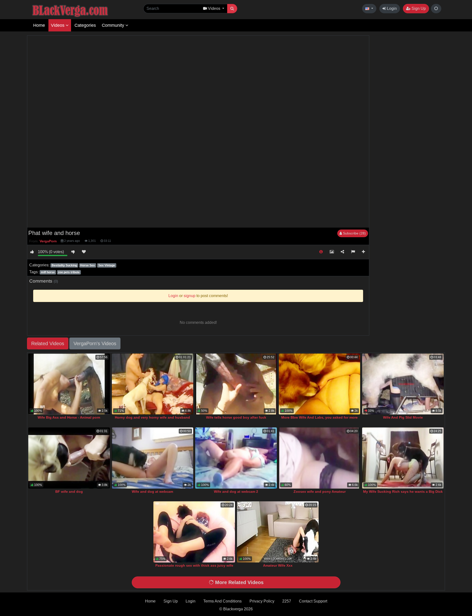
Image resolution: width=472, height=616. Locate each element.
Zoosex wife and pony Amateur (320, 491)
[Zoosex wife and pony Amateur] (319, 458)
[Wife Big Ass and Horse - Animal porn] (69, 384)
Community (113, 25)
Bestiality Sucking (64, 265)
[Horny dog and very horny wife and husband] (152, 384)
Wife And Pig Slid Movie (403, 417)
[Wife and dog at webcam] (152, 458)
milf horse (48, 272)
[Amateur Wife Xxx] (278, 531)
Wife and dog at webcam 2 (236, 491)
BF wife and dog (69, 491)
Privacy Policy (262, 601)
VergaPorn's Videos (95, 343)
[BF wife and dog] (69, 458)
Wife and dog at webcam (152, 491)
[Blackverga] (81, 10)
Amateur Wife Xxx (278, 565)
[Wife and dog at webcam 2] (236, 458)
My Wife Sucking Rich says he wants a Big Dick (403, 491)
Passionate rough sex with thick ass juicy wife (194, 565)
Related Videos (47, 343)
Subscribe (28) (354, 233)
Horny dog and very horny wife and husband (152, 417)
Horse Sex (87, 265)
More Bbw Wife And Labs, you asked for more (319, 417)
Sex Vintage (106, 265)
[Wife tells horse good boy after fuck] (236, 384)
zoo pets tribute (69, 272)
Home (39, 25)
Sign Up (418, 8)
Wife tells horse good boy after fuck (236, 417)
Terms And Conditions (222, 601)
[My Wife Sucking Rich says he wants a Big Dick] (403, 458)
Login (391, 8)
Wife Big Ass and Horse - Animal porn (69, 417)
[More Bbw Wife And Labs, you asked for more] (319, 384)
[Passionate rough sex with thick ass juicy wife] (194, 531)
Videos (58, 25)
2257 (286, 601)
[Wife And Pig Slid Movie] (403, 384)
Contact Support (313, 601)
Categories (85, 25)
